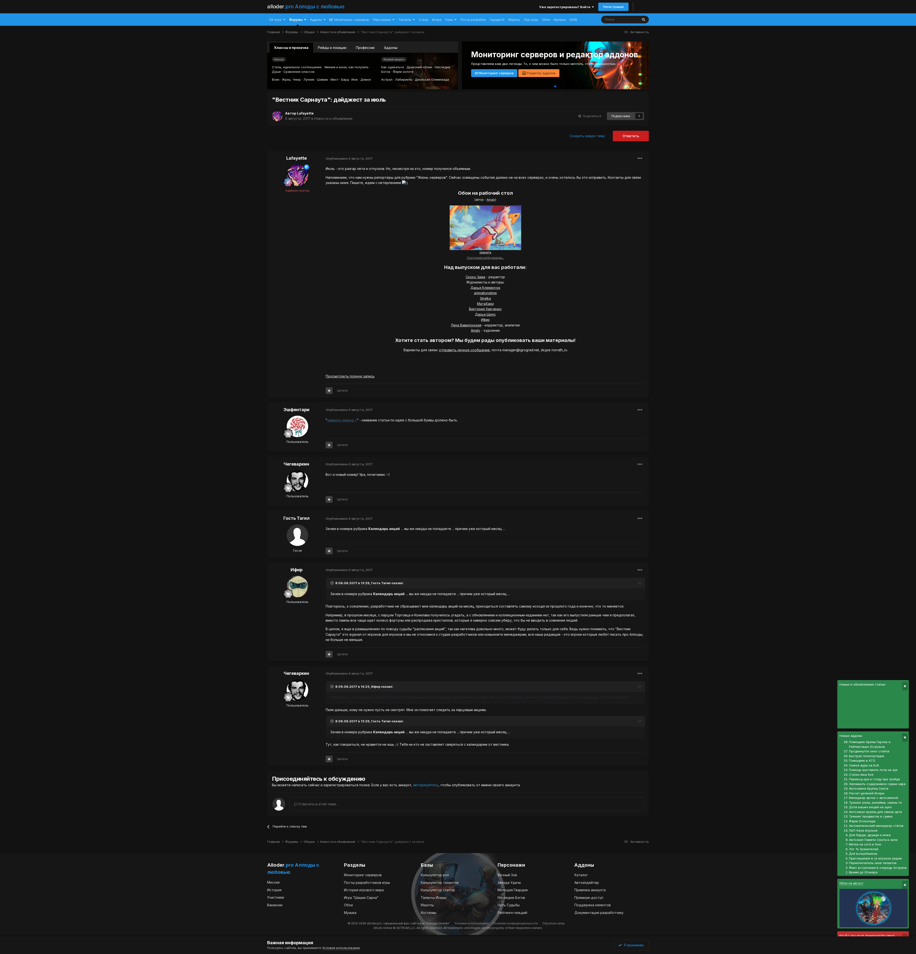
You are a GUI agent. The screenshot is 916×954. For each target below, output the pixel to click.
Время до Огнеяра (863, 872)
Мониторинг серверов (351, 19)
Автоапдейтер (586, 883)
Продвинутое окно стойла (869, 751)
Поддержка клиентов (592, 905)
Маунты (514, 19)
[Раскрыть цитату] (332, 583)
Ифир (485, 320)
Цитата (342, 390)
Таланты (404, 19)
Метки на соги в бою (865, 844)
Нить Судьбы (509, 905)
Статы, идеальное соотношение (297, 67)
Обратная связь (553, 923)
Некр (297, 79)
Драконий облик (419, 67)
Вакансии (274, 905)
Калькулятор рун (435, 875)
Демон (365, 79)
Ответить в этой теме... (317, 804)
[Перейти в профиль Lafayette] (277, 116)
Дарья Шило (485, 314)
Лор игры (531, 19)
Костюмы (428, 913)
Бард (345, 79)
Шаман (322, 79)
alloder (305, 6)
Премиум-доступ (588, 898)
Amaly (491, 199)
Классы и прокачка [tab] (291, 48)
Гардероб (497, 19)
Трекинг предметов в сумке (871, 816)
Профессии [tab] (365, 48)
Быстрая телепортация (866, 756)
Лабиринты (403, 79)
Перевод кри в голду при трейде (874, 779)
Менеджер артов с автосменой (873, 798)
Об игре (275, 19)
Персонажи (382, 19)
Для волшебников (863, 853)
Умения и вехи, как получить (346, 67)
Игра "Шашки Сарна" (361, 898)
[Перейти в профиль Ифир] (297, 586)
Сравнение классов (299, 71)
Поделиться (591, 116)
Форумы (296, 19)
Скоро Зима (475, 277)
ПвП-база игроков (863, 830)
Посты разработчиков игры (367, 883)
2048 (573, 19)
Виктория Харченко (485, 309)
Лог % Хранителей (863, 849)
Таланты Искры (433, 898)
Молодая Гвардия (513, 890)
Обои (546, 19)
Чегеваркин (296, 464)
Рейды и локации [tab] (332, 48)
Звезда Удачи (509, 883)
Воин (275, 79)
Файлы (627, 19)
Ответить (631, 136)
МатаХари (485, 304)
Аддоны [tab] (390, 48)
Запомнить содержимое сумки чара (877, 784)
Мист (334, 79)
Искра (437, 19)
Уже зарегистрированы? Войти (565, 7)
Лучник (308, 79)
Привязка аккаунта (590, 890)
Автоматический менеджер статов (876, 826)
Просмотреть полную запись (350, 376)
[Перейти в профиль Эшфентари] (297, 426)
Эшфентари (296, 409)
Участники (275, 897)
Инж (354, 79)
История (274, 890)
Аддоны (316, 19)
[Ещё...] (640, 158)
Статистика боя (861, 774)
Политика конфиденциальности (515, 923)
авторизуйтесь (425, 785)
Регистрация (613, 7)
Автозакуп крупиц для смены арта (875, 812)
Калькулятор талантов (439, 883)
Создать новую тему (587, 136)
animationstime (485, 293)
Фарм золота (403, 71)
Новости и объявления (333, 118)
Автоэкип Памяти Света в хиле (873, 840)
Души (276, 71)
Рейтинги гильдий (512, 913)
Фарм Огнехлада (862, 821)
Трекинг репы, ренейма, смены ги (875, 802)
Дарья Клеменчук (485, 288)
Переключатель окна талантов (873, 863)
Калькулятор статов (438, 890)
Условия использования (471, 923)
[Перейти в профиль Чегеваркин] (297, 481)
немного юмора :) (342, 420)
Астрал (386, 79)
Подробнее (487, 73)
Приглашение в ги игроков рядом (875, 858)
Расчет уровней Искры (866, 793)
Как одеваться (392, 67)
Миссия (273, 882)
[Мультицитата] (329, 390)
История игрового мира (364, 890)
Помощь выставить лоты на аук (873, 770)
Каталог (581, 875)
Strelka (485, 298)
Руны (449, 19)
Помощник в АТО (862, 760)
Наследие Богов (511, 898)
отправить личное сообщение (464, 350)
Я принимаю (633, 945)
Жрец (286, 79)
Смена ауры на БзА (864, 765)
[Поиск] (643, 19)
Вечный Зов (507, 875)
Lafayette (305, 113)
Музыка (560, 19)
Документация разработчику (599, 913)
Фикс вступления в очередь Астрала (877, 868)
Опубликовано (349, 158)
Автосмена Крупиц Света (868, 788)
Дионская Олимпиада (432, 79)
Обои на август (851, 883)
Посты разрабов (473, 19)
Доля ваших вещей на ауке (870, 807)
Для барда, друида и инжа (870, 835)
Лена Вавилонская (466, 325)
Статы (423, 19)
